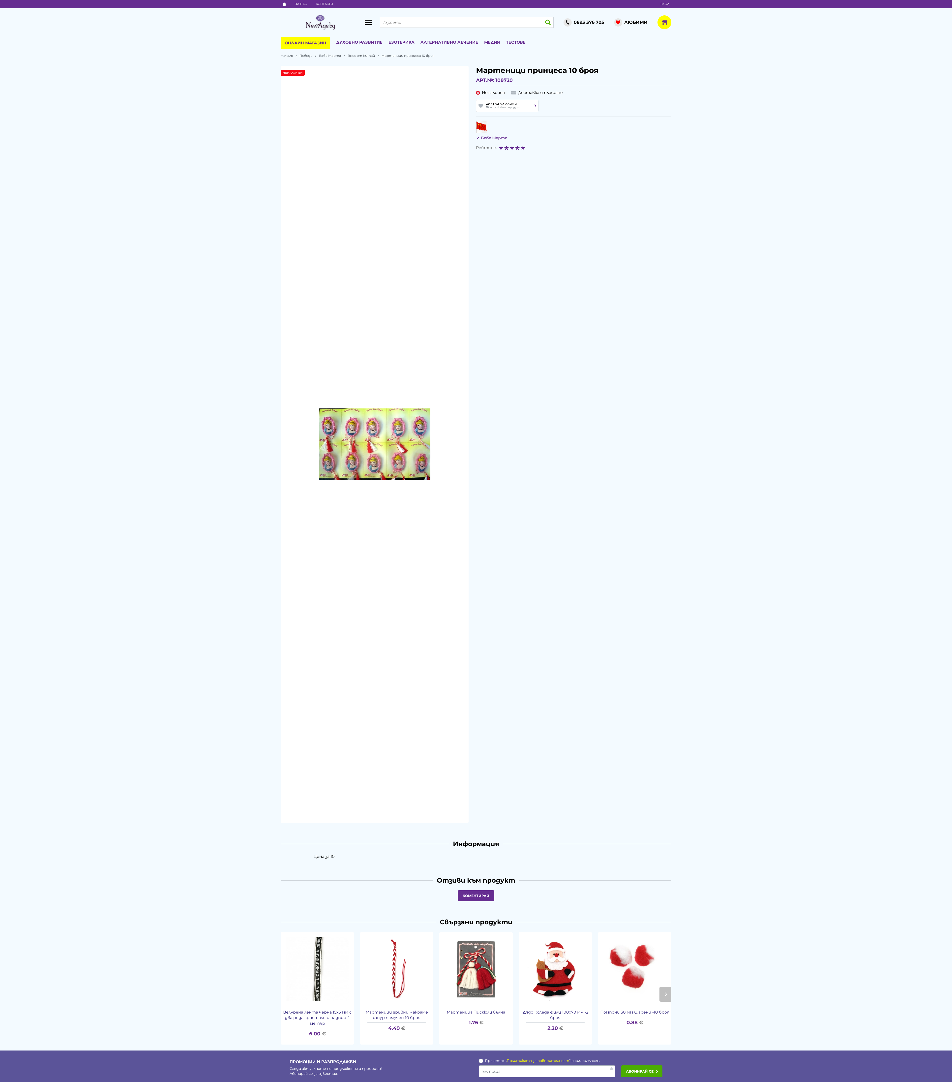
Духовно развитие (359, 42)
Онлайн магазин (305, 43)
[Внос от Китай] (481, 127)
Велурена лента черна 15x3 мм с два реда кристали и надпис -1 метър (317, 1018)
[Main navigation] (368, 22)
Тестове (516, 42)
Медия (492, 42)
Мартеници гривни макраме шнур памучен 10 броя (397, 1015)
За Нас (301, 4)
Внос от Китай (361, 56)
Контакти (324, 4)
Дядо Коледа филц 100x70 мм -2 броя (555, 1015)
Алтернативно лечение (449, 42)
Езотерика (401, 42)
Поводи (306, 56)
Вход (664, 4)
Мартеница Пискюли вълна (476, 1012)
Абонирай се (640, 1071)
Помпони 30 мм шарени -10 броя (634, 1012)
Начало (287, 56)
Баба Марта (330, 56)
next (665, 994)
